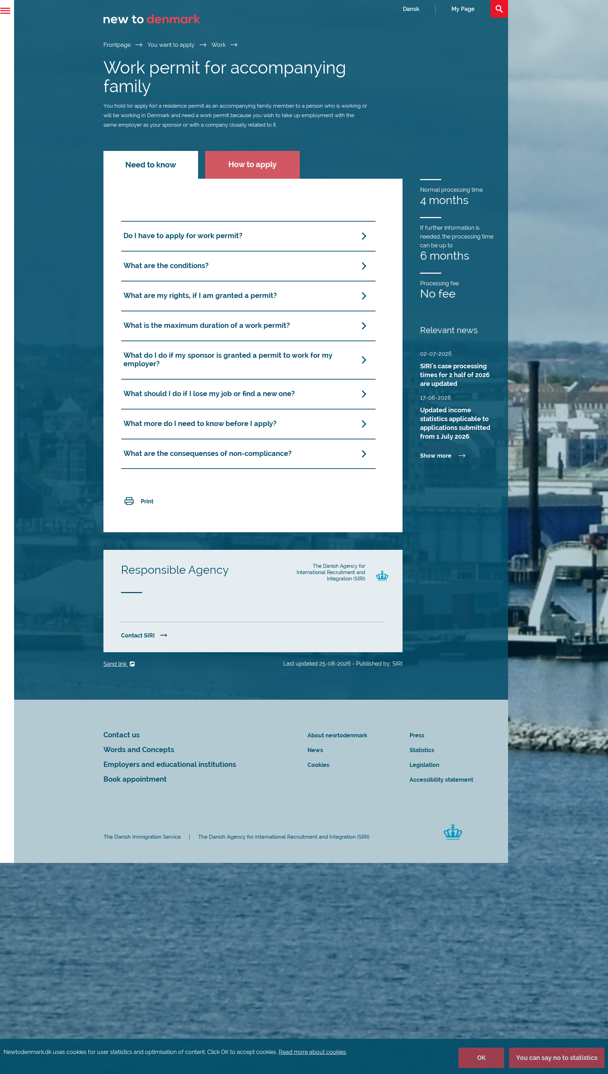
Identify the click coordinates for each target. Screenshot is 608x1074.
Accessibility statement (441, 779)
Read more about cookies (312, 1052)
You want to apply (171, 45)
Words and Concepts (138, 750)
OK (481, 1057)
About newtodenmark (337, 735)
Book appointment (135, 779)
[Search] (499, 9)
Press (417, 735)
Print (147, 501)
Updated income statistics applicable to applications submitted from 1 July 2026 (455, 423)
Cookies (318, 765)
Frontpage (117, 45)
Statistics (422, 750)
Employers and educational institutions (169, 765)
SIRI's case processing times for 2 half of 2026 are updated (455, 374)
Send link (115, 664)
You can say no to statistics (556, 1057)
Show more (435, 455)
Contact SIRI (138, 635)
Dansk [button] (411, 9)
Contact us (121, 735)
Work (219, 45)
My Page (463, 9)
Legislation (424, 765)
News (315, 750)
